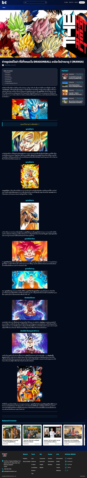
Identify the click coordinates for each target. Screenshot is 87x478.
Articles (50, 458)
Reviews (50, 464)
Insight (41, 464)
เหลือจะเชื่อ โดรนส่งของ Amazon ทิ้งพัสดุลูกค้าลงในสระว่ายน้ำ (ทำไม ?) (76, 86)
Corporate (42, 458)
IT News (33, 464)
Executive (42, 461)
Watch (71, 2)
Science (33, 470)
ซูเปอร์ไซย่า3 (8, 76)
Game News (51, 461)
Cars (32, 458)
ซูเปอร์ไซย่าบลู (8, 79)
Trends (58, 467)
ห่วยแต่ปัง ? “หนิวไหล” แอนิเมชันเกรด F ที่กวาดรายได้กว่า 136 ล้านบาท (75, 94)
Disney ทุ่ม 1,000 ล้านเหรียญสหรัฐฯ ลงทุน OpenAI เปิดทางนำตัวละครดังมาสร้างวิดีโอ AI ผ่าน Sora (72, 442)
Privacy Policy (82, 476)
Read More (79, 74)
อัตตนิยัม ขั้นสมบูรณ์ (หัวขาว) (11, 83)
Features (33, 461)
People (58, 464)
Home (66, 2)
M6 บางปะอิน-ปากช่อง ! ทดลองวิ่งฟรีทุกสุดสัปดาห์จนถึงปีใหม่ (76, 101)
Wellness (58, 470)
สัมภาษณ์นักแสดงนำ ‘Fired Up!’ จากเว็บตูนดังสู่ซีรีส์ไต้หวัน (10, 441)
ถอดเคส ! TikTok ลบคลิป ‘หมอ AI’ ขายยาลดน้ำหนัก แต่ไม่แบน (52, 441)
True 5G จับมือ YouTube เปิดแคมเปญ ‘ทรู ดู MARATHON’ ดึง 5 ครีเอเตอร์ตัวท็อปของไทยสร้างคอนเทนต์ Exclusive (75, 79)
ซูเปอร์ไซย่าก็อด (8, 78)
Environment (59, 458)
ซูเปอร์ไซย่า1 (7, 72)
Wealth (41, 467)
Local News (34, 467)
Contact (81, 2)
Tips (32, 473)
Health (58, 461)
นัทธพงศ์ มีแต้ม (7, 65)
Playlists (25, 458)
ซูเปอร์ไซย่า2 (8, 74)
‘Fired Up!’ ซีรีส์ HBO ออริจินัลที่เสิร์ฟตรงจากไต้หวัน (31, 441)
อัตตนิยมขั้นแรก (8, 81)
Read (76, 2)
